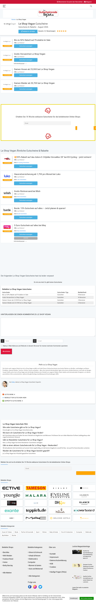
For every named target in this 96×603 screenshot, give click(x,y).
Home (13, 19)
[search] (91, 6)
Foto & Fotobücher (67, 532)
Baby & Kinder (54, 532)
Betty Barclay (8, 565)
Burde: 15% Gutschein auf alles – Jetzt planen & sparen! (40, 208)
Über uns (52, 547)
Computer (79, 532)
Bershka (6, 552)
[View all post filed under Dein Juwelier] (84, 488)
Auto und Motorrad (36, 569)
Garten (38, 565)
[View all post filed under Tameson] (36, 488)
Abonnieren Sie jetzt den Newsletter (70, 2)
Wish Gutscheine (21, 196)
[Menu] (4, 6)
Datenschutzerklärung (58, 560)
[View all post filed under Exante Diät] (12, 510)
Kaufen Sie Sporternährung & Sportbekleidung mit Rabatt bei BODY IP (88, 554)
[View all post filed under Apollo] (36, 503)
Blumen (31, 565)
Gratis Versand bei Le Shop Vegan (29, 54)
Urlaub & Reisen (34, 556)
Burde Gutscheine (22, 213)
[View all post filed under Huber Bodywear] (84, 495)
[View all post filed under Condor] (12, 518)
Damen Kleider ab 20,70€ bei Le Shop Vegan (34, 83)
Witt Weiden (7, 556)
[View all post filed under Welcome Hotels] (60, 518)
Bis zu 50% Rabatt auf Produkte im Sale (32, 40)
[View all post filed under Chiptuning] (12, 503)
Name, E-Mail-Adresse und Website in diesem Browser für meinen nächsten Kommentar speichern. (35, 346)
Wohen (44, 532)
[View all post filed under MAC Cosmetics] (36, 518)
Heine (5, 562)
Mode (16, 532)
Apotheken (5, 535)
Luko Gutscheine (21, 179)
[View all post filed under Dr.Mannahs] (60, 510)
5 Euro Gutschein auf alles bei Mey (30, 225)
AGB (51, 564)
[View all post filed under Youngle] (12, 495)
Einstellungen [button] (74, 598)
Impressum (54, 557)
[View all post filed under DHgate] (60, 503)
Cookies (53, 567)
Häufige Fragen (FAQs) (58, 572)
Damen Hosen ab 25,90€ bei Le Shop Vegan (34, 69)
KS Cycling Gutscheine (23, 162)
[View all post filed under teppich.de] (36, 510)
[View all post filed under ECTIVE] (12, 488)
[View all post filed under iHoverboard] (84, 510)
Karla (13, 382)
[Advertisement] (40, 98)
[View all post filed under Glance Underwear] (84, 503)
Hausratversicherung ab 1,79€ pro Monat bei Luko (37, 174)
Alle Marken (7, 573)
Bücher (14, 535)
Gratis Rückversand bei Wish (27, 191)
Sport (37, 532)
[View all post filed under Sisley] (60, 488)
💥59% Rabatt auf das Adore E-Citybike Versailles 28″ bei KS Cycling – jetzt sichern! (52, 157)
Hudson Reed (8, 559)
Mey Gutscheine (21, 231)
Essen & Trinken (7, 532)
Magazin (89, 2)
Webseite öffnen (29, 31)
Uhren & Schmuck (35, 552)
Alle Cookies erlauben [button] (87, 598)
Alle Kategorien (34, 576)
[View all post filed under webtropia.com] (84, 518)
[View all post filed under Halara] (36, 495)
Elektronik (88, 532)
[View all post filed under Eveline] (60, 495)
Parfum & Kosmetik (27, 532)
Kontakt (53, 554)
